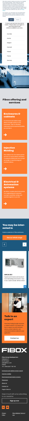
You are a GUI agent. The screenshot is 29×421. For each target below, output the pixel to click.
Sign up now (14, 401)
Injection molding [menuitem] (6, 374)
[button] (4, 244)
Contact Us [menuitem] (5, 386)
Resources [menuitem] (5, 380)
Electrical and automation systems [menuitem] (11, 377)
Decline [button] (17, 19)
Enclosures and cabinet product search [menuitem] (12, 370)
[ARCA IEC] (14, 269)
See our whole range (14, 237)
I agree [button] (11, 19)
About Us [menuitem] (4, 383)
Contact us (14, 338)
